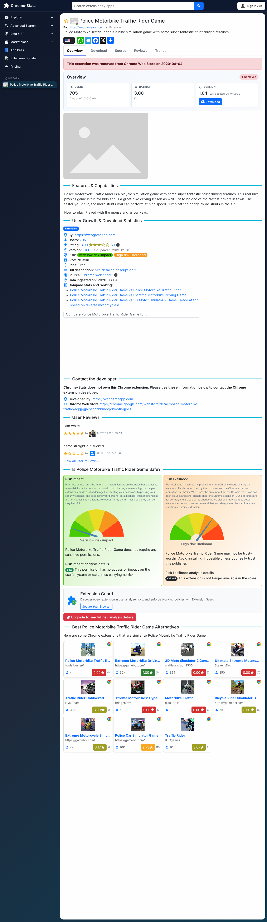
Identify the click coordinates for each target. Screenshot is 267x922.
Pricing (15, 66)
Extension (115, 27)
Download (99, 50)
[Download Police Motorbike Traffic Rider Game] (227, 95)
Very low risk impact (95, 255)
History (16, 78)
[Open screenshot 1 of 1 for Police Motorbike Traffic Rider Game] (105, 146)
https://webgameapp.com (86, 27)
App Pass (17, 50)
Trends (160, 50)
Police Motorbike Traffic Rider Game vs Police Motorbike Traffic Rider (125, 290)
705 (83, 240)
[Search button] (199, 6)
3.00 (98, 245)
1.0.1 (86, 250)
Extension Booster (23, 58)
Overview (75, 50)
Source (120, 50)
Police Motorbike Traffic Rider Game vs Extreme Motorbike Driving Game (128, 295)
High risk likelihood (131, 255)
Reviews (140, 50)
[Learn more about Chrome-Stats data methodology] (116, 275)
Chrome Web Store (97, 275)
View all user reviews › (81, 461)
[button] (251, 6)
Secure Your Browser (96, 606)
